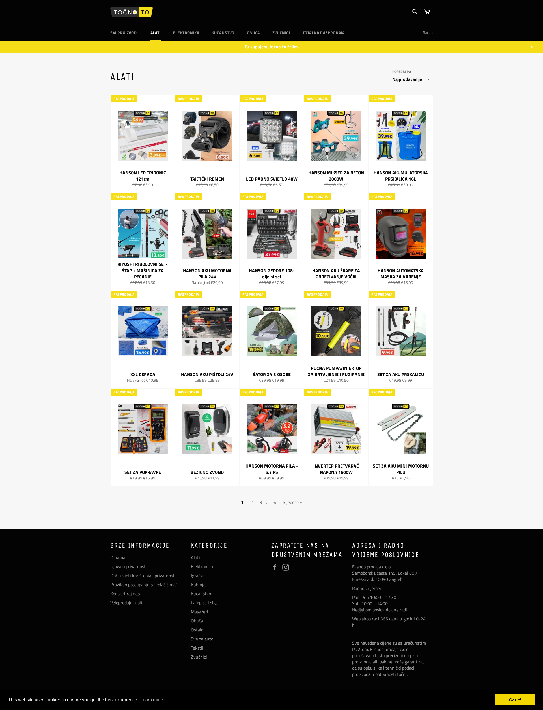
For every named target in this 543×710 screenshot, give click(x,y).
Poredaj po (401, 72)
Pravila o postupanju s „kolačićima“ (143, 584)
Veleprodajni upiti (127, 602)
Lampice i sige (204, 602)
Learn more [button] (151, 699)
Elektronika (186, 33)
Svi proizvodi (124, 33)
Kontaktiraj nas (125, 593)
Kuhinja (198, 584)
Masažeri (199, 611)
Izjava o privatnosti (128, 566)
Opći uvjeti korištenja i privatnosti (143, 575)
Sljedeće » (292, 502)
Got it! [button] (515, 700)
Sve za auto (202, 638)
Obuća (253, 33)
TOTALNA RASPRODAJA (324, 33)
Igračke (198, 575)
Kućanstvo (223, 33)
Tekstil (197, 647)
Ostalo (197, 629)
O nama (117, 557)
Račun (428, 32)
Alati (155, 33)
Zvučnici (281, 33)
